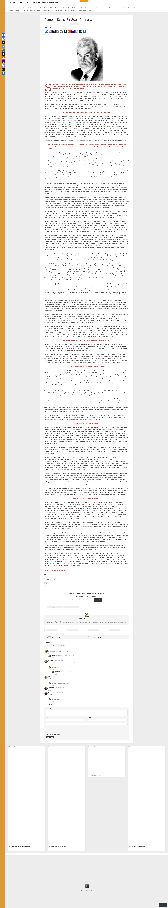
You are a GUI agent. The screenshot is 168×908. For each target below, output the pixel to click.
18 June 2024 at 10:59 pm (68, 666)
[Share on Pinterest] (97, 630)
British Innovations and (76, 10)
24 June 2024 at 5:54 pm (60, 692)
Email (89, 717)
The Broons (38, 10)
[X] (3, 43)
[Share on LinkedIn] (118, 630)
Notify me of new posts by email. (53, 734)
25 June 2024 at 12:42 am (68, 698)
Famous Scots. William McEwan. (137, 846)
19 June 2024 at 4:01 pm (60, 687)
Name (47, 717)
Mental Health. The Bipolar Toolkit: (97, 773)
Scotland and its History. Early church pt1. (19, 846)
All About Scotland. (32, 7)
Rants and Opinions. (138, 7)
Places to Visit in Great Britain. (50, 10)
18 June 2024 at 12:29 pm (56, 676)
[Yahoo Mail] (3, 62)
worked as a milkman (74, 607)
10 (55, 24)
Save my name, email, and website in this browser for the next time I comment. (64, 726)
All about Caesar (23, 7)
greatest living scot (52, 607)
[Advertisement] (26, 867)
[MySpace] (3, 69)
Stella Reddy (51, 660)
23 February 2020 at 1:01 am (68, 655)
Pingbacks (61, 645)
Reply (49, 653)
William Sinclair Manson (63, 24)
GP (49, 676)
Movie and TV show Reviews (14, 10)
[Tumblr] (3, 54)
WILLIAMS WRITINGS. (20, 2)
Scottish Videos (107, 7)
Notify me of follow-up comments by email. (55, 730)
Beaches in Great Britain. (64, 10)
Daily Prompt (26, 10)
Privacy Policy (61, 7)
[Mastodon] (3, 39)
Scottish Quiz (84, 7)
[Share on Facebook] (76, 630)
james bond (59, 607)
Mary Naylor (50, 650)
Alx (94, 891)
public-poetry (92, 7)
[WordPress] (3, 50)
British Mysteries (87, 10)
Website (47, 722)
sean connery (66, 607)
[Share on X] (55, 630)
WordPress (86, 891)
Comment (48, 708)
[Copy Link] (3, 46)
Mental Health (99, 7)
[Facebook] (3, 35)
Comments (50, 645)
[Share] (3, 73)
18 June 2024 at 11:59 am (60, 660)
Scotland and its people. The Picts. (57, 846)
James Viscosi (51, 687)
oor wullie (32, 10)
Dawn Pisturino (51, 692)
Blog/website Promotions (150, 7)
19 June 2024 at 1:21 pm (66, 671)
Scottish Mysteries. (117, 7)
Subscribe (98, 599)
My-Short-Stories (76, 7)
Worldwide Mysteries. (128, 7)
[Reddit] (3, 58)
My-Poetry (68, 7)
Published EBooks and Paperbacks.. (48, 7)
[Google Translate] (3, 65)
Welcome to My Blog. (13, 7)
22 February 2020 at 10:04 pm (60, 650)
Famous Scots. (74, 24)
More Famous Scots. (56, 570)
